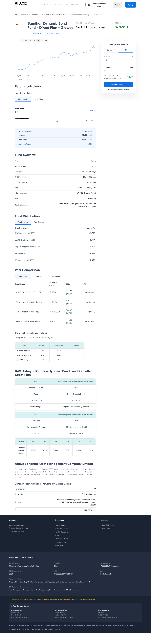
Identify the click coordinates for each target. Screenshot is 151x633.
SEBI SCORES (106, 528)
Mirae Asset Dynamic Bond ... (29, 302)
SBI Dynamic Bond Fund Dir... (29, 321)
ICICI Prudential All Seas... (27, 312)
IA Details (58, 535)
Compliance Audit (61, 539)
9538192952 (104, 615)
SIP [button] (126, 50)
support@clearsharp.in (17, 525)
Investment (19, 108)
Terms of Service (60, 542)
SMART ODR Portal (108, 525)
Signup (130, 5)
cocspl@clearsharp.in (66, 617)
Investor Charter (60, 525)
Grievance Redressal (62, 528)
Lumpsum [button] (111, 50)
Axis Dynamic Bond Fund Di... (29, 292)
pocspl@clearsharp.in (22, 617)
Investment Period (22, 119)
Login (117, 5)
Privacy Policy (59, 545)
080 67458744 (18, 615)
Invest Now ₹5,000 (118, 85)
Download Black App (99, 4)
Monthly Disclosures (62, 532)
